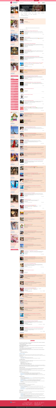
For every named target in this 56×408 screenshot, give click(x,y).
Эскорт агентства (13, 86)
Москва (23, 403)
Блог (30, 0)
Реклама (33, 0)
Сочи (28, 403)
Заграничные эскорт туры (23, 388)
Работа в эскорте (22, 353)
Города (20, 0)
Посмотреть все (14, 249)
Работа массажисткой (23, 374)
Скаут (11, 101)
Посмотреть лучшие (32, 340)
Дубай (31, 14)
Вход (40, 0)
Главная (20, 29)
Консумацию (22, 395)
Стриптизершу (22, 394)
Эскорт (26, 0)
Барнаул (22, 29)
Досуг (28, 0)
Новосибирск (22, 14)
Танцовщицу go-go (22, 393)
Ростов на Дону (26, 404)
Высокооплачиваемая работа (13, 79)
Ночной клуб (12, 99)
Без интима (12, 91)
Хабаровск (30, 404)
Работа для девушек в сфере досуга (37, 404)
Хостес (12, 109)
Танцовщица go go (13, 106)
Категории (23, 0)
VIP (24, 0)
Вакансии (17, 0)
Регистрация (43, 0)
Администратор (13, 88)
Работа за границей (33, 2)
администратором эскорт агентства (29, 377)
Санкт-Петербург (25, 403)
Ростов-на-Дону (26, 14)
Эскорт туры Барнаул (23, 357)
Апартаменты (22, 380)
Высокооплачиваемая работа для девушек (24, 15)
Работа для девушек (22, 373)
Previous (18, 22)
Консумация (12, 96)
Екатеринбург (31, 403)
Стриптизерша (12, 104)
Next (46, 22)
